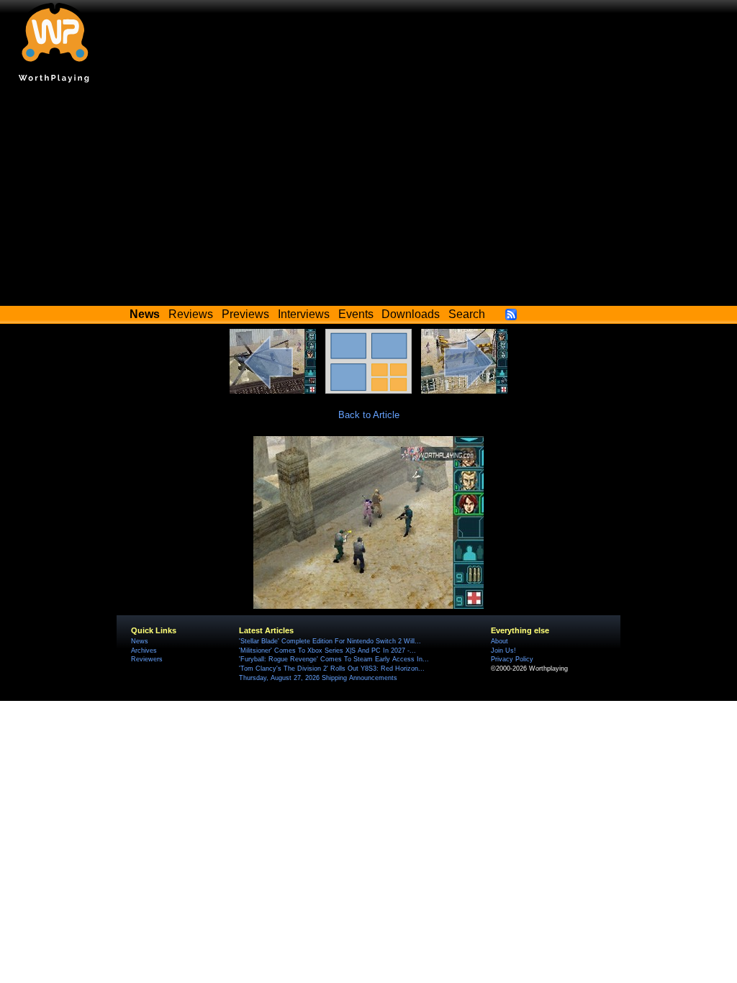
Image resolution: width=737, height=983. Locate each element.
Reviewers (147, 659)
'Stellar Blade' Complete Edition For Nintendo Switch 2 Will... (330, 641)
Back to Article (368, 414)
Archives (144, 650)
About (499, 641)
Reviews (190, 314)
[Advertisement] (368, 198)
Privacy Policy (512, 659)
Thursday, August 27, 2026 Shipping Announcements (318, 677)
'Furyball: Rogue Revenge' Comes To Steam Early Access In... (334, 659)
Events (356, 314)
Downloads (410, 314)
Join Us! (503, 650)
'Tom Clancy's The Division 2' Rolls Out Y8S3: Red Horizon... (332, 668)
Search (466, 314)
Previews (245, 314)
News (139, 641)
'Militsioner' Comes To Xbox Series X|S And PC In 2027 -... (327, 650)
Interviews (304, 314)
